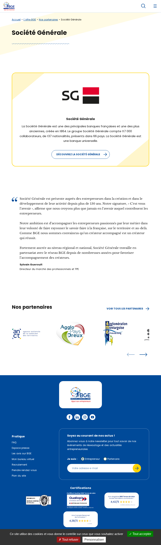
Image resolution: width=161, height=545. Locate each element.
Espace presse (20, 448)
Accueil (16, 19)
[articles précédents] (131, 354)
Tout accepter (141, 534)
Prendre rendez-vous (24, 470)
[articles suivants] (143, 354)
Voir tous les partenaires (125, 308)
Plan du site (19, 475)
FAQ (14, 442)
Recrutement (19, 464)
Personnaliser (94, 539)
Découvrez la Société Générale (78, 154)
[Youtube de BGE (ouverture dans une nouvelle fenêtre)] (92, 417)
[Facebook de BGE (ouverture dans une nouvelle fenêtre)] (69, 417)
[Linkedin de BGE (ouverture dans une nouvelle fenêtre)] (77, 417)
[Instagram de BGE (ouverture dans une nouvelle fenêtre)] (85, 417)
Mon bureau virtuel (23, 459)
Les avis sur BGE (21, 453)
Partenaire (113, 459)
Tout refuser (69, 539)
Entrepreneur (92, 459)
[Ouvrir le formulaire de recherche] (143, 6)
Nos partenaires (48, 19)
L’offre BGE (30, 19)
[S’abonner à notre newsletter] (137, 468)
